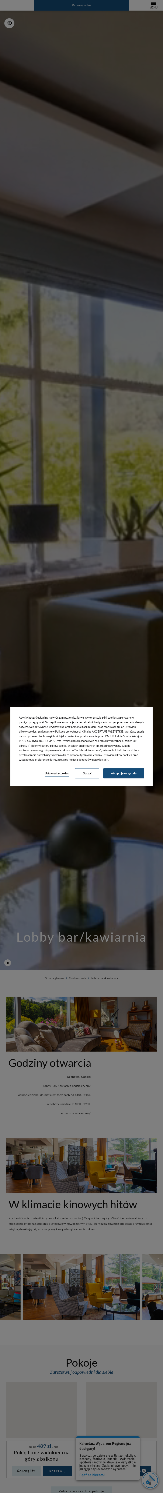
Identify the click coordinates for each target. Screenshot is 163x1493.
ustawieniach (100, 759)
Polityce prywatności (67, 731)
